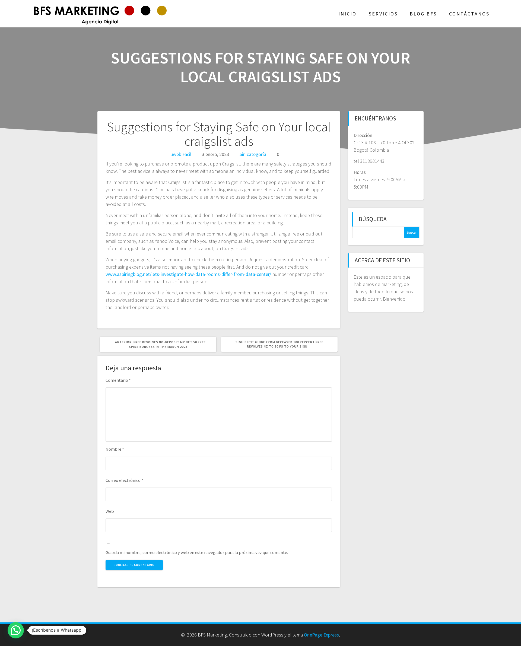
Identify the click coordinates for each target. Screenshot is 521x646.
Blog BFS (423, 14)
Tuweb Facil (179, 154)
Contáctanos (469, 14)
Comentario (118, 380)
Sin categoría (253, 154)
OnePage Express (321, 635)
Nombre (115, 449)
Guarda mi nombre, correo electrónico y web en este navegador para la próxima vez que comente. (197, 552)
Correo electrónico (124, 480)
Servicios (383, 14)
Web (110, 511)
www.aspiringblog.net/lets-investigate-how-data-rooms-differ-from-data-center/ (188, 274)
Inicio (347, 14)
